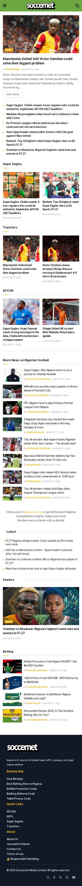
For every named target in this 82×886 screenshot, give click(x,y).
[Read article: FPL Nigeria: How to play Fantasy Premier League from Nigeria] (12, 408)
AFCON (11, 811)
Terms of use (15, 853)
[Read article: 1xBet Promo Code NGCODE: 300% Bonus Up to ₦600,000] (12, 683)
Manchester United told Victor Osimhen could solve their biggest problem (19, 269)
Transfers (13, 826)
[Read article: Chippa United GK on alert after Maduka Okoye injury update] (61, 312)
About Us (12, 839)
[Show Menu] (4, 5)
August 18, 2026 (59, 687)
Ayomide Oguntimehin (38, 395)
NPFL (10, 816)
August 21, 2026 (62, 379)
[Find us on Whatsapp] (48, 877)
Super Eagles (15, 821)
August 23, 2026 (31, 69)
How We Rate (15, 778)
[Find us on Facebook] (54, 877)
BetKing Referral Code (21, 793)
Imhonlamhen (13, 69)
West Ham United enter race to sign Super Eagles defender (41, 568)
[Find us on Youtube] (73, 877)
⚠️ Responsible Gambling (23, 858)
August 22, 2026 (12, 638)
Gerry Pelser (33, 703)
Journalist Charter (18, 844)
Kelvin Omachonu (36, 432)
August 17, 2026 (52, 703)
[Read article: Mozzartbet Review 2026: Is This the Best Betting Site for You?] (12, 716)
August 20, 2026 (62, 498)
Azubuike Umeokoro (37, 670)
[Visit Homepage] (41, 5)
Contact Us (14, 848)
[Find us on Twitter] (60, 877)
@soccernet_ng (33, 512)
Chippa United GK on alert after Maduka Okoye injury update (58, 332)
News (9, 50)
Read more (14, 94)
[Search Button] (77, 5)
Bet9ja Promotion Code (22, 788)
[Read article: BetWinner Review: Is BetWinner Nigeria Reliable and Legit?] (12, 699)
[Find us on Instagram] (67, 877)
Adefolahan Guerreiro (39, 379)
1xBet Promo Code (19, 798)
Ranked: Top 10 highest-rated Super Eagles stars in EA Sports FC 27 (61, 205)
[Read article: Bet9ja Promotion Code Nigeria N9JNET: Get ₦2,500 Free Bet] (12, 666)
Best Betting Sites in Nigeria (24, 783)
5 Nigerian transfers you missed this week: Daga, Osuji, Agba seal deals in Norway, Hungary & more (49, 423)
